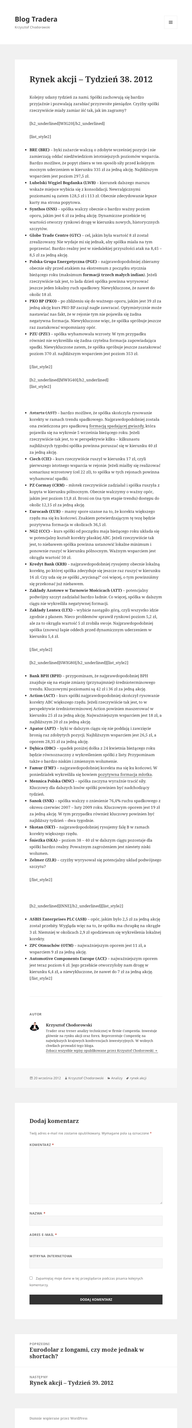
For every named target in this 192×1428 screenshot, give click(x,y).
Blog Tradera (36, 18)
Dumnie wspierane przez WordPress (58, 1418)
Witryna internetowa (51, 1256)
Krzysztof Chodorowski (86, 1078)
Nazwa (37, 1213)
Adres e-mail (43, 1234)
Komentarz (42, 1144)
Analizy (116, 1078)
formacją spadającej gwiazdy (116, 426)
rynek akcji (138, 1078)
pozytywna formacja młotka (125, 774)
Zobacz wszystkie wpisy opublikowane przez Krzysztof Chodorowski (100, 1050)
